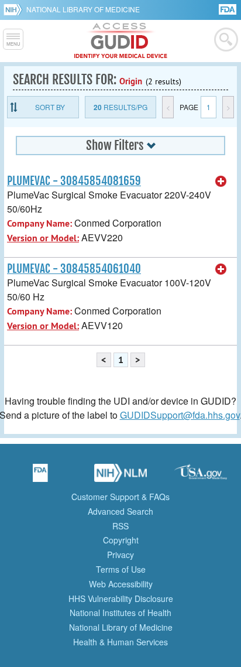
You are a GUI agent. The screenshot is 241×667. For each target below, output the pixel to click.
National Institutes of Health (120, 612)
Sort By (50, 107)
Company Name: (39, 223)
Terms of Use (121, 569)
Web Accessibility (121, 584)
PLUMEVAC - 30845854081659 (74, 181)
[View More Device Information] (221, 181)
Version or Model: (43, 238)
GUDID (120, 41)
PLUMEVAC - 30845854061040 (74, 269)
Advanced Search (120, 511)
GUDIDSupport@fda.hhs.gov (180, 415)
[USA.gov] (200, 477)
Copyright (121, 540)
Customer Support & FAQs (120, 496)
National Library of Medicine (83, 9)
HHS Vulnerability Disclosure (120, 598)
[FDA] (228, 8)
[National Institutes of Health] (15, 9)
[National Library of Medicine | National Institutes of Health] (120, 477)
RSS (120, 526)
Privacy (120, 554)
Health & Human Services (120, 642)
